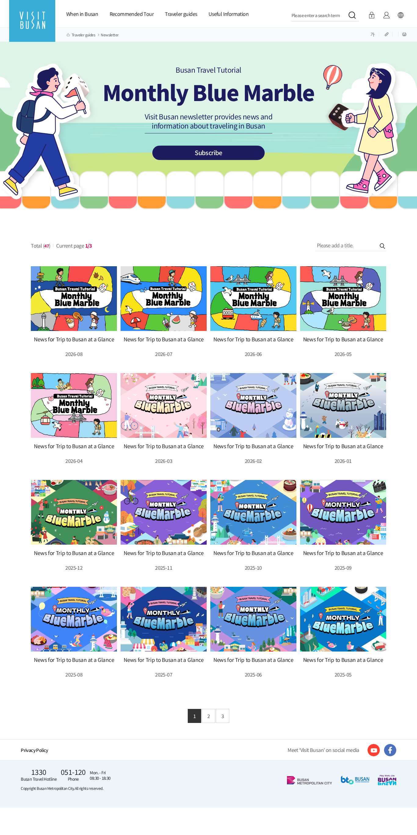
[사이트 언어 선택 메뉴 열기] (400, 15)
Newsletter (109, 35)
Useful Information (228, 13)
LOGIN (372, 15)
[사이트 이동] (374, 750)
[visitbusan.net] (32, 26)
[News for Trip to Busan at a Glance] (74, 298)
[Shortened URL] (387, 34)
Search (376, 246)
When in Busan (82, 13)
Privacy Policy (34, 750)
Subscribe (208, 152)
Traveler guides (181, 13)
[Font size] (372, 34)
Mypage (386, 15)
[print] (404, 34)
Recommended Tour (132, 13)
